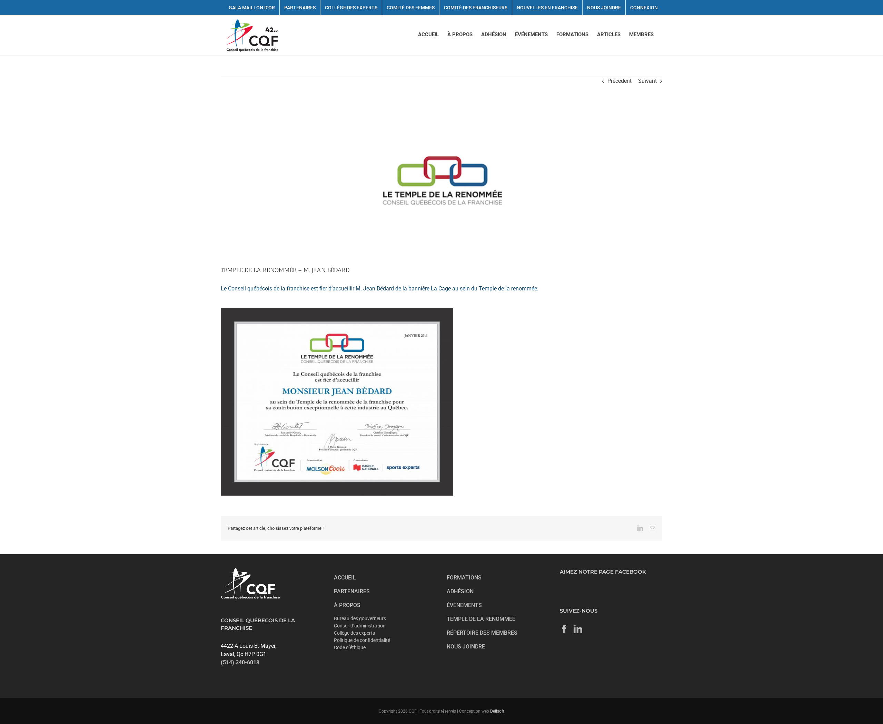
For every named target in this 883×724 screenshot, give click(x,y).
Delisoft (497, 711)
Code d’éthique (350, 647)
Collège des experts (354, 633)
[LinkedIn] (578, 629)
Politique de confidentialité (362, 640)
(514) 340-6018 (240, 662)
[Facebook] (564, 629)
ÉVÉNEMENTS (464, 605)
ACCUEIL (345, 577)
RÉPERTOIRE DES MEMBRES (482, 632)
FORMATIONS (464, 577)
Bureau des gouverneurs (360, 618)
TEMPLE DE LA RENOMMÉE (481, 619)
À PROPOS (347, 605)
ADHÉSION (460, 591)
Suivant (647, 81)
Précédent (619, 81)
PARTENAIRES (352, 591)
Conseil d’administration (360, 625)
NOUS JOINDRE (466, 646)
